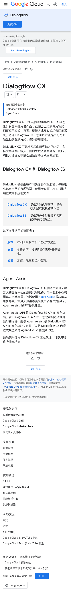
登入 (64, 4)
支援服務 (8, 453)
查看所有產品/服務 (13, 414)
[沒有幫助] (31, 69)
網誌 (5, 520)
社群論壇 (8, 448)
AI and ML (40, 61)
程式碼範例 (9, 492)
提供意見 (12, 76)
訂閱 (41, 576)
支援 (10, 249)
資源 (10, 260)
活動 (5, 526)
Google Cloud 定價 (13, 420)
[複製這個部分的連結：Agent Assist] (31, 279)
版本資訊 (8, 459)
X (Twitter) (9, 531)
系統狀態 (8, 465)
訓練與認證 (9, 504)
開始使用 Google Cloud (16, 487)
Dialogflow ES (16, 215)
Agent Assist (47, 296)
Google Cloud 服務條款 (18, 562)
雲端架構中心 (10, 498)
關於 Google (10, 556)
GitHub (7, 481)
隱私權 (24, 556)
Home (6, 61)
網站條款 (36, 556)
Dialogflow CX (17, 204)
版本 (10, 242)
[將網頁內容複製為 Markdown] (18, 95)
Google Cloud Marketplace (18, 426)
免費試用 (12, 24)
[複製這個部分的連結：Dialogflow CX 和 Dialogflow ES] (6, 175)
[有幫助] (26, 69)
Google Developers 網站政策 (20, 386)
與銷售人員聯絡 (12, 432)
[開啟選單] (5, 4)
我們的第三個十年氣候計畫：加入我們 (26, 568)
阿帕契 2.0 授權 (38, 383)
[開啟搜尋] (48, 4)
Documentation (22, 61)
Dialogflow (19, 15)
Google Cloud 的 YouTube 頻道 (20, 537)
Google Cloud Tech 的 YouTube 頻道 (23, 543)
